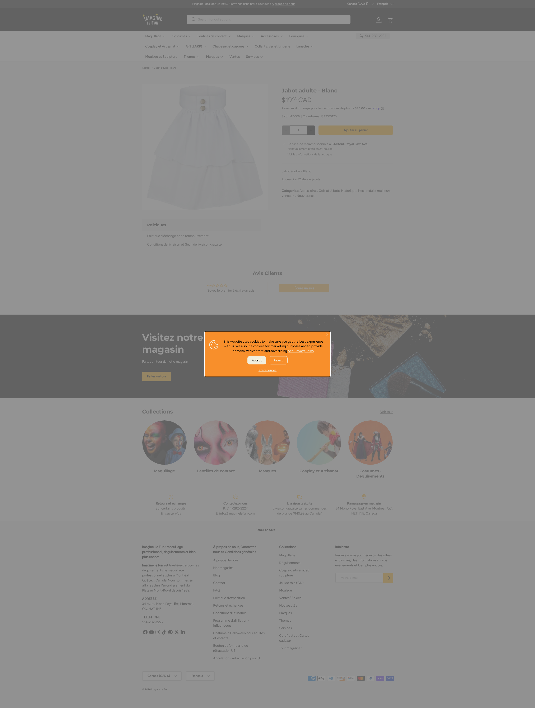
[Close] (327, 334)
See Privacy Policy (301, 351)
